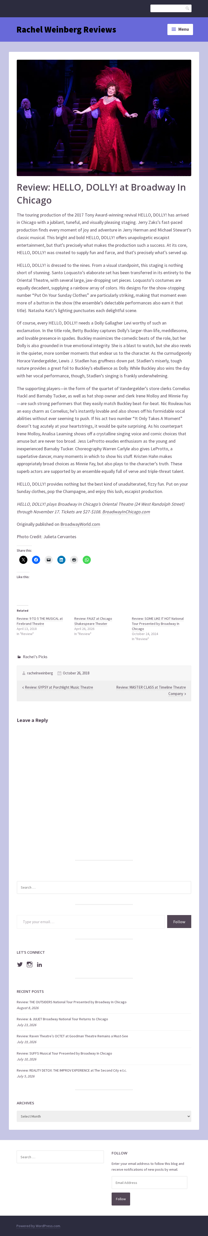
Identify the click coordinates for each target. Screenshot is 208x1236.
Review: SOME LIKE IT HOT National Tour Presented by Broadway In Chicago (158, 623)
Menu (183, 29)
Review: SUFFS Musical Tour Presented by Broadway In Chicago (64, 1053)
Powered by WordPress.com (38, 1226)
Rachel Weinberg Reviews (66, 29)
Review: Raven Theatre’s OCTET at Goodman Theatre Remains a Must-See (72, 1036)
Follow (179, 921)
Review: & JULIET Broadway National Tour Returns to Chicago (62, 1019)
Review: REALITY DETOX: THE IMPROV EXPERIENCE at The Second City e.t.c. (72, 1070)
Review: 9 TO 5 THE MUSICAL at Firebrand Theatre (40, 621)
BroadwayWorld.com (80, 524)
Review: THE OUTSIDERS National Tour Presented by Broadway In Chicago (72, 1002)
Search (188, 8)
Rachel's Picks (35, 656)
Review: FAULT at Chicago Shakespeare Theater (93, 621)
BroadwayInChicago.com (126, 512)
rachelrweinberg (40, 673)
